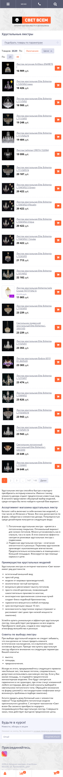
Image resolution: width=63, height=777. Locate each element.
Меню (24, 4)
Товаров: (6, 50)
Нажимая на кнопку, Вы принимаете (31, 731)
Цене (46, 50)
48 (17, 56)
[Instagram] (4, 753)
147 (29, 480)
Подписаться (52, 736)
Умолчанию (32, 50)
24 (10, 56)
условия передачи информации (47, 731)
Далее (43, 480)
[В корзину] (58, 68)
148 (35, 480)
